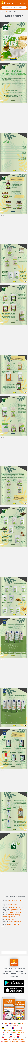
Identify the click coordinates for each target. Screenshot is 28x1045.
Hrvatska (7, 1032)
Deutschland (7, 1028)
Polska (14, 1032)
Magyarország (18, 1030)
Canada (24, 1041)
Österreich (19, 1025)
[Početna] (9, 2)
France (16, 1028)
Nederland (22, 1037)
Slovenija (6, 1037)
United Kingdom (19, 1039)
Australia (11, 1025)
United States (15, 1041)
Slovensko (13, 1023)
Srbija (14, 1037)
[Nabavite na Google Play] (14, 982)
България (8, 1039)
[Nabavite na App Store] (14, 990)
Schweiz (6, 1041)
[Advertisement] (14, 119)
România (9, 1030)
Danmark (21, 1034)
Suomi (13, 1034)
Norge (6, 1034)
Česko (5, 1023)
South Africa (23, 1023)
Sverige (22, 1032)
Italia (23, 1028)
